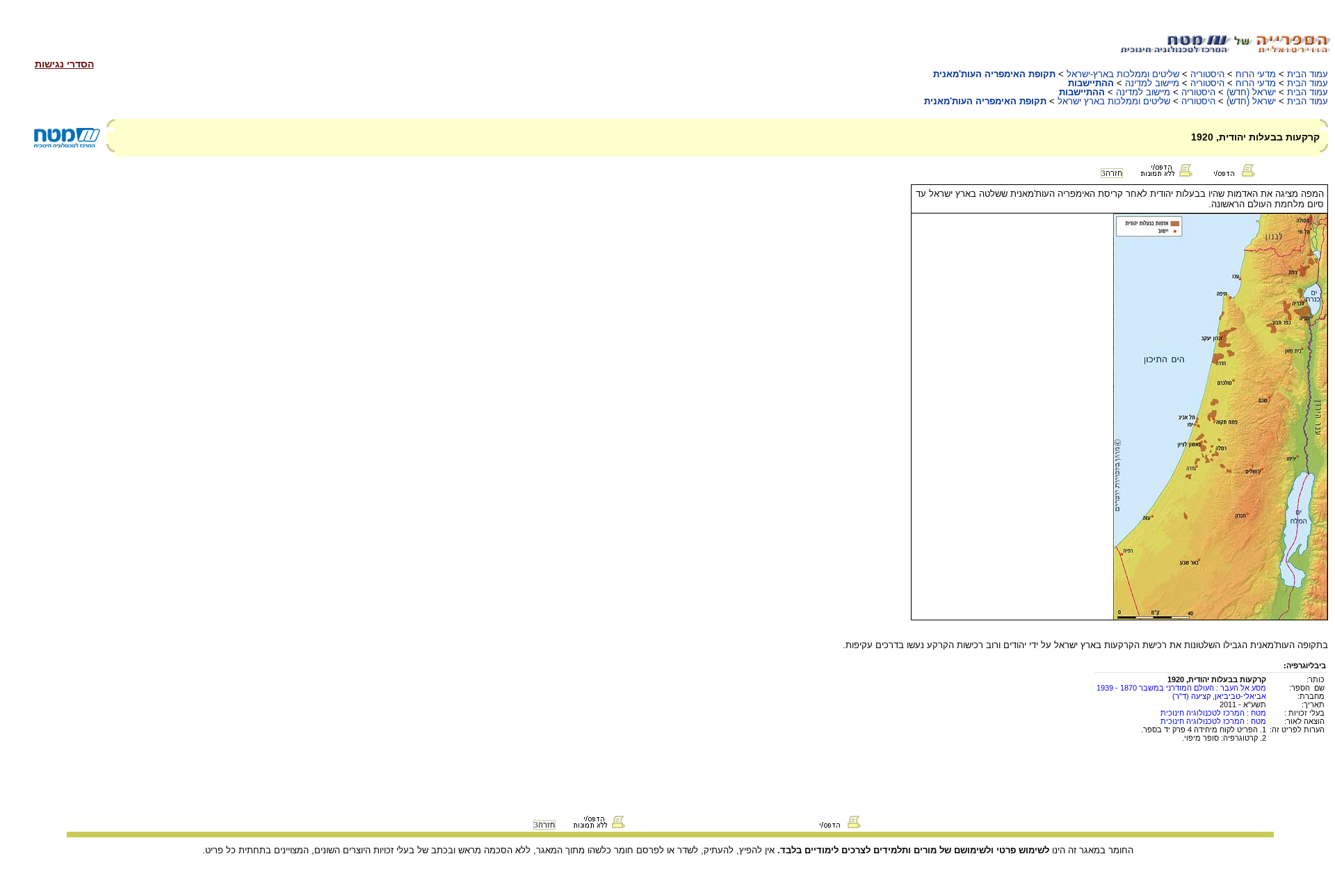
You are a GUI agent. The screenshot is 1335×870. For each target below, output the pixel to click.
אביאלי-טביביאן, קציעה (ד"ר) (1219, 696)
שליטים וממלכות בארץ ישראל (1114, 101)
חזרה (1111, 173)
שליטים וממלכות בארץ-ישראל (1123, 74)
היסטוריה (1207, 74)
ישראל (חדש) (1251, 92)
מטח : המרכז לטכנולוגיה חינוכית (1213, 713)
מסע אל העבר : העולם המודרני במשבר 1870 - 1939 (1181, 688)
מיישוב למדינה (1152, 83)
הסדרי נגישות (64, 64)
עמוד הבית (1307, 74)
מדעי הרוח (1256, 74)
